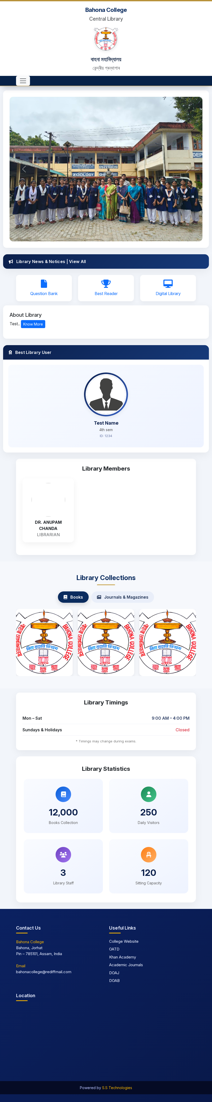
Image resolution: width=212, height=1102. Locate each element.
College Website (124, 941)
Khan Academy (122, 957)
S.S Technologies (117, 1087)
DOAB (114, 980)
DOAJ (114, 972)
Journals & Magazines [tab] (125, 597)
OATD (114, 949)
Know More (33, 324)
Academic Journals (126, 964)
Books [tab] (76, 597)
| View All (76, 261)
